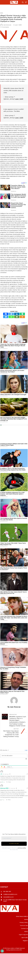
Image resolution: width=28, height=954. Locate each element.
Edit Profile (25, 937)
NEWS (1, 13)
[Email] (16, 317)
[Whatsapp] (11, 317)
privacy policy (22, 848)
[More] (22, 317)
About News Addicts (22, 916)
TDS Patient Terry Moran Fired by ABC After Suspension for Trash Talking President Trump (11, 732)
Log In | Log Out (23, 934)
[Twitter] (11, 314)
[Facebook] (5, 314)
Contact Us (24, 928)
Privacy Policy (24, 922)
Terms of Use (24, 925)
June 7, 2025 (19, 99)
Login (25, 750)
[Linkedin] (16, 314)
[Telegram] (5, 317)
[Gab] (22, 314)
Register (25, 940)
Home (26, 919)
